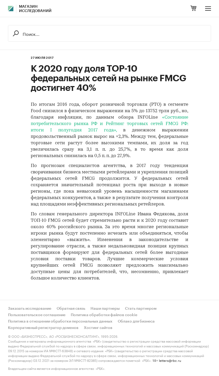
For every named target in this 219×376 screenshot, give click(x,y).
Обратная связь (71, 309)
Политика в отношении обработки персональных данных (60, 321)
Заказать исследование (29, 309)
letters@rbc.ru (170, 360)
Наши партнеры (105, 309)
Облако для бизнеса (136, 321)
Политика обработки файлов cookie (104, 315)
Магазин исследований (35, 9)
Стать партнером (141, 309)
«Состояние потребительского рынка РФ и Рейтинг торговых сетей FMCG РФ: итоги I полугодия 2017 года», (109, 124)
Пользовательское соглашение (36, 315)
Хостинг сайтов (98, 328)
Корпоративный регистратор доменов (43, 328)
